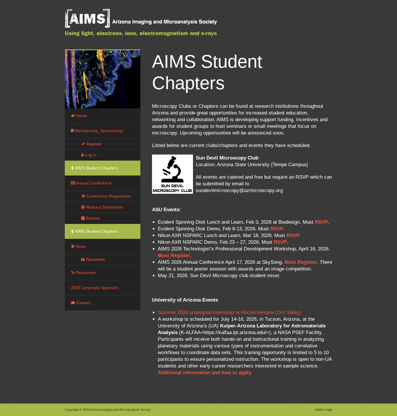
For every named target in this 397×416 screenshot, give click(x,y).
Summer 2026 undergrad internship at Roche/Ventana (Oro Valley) (229, 312)
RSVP (321, 222)
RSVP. (294, 235)
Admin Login (323, 409)
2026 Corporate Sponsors (95, 287)
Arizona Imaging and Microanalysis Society (155, 26)
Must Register (174, 255)
